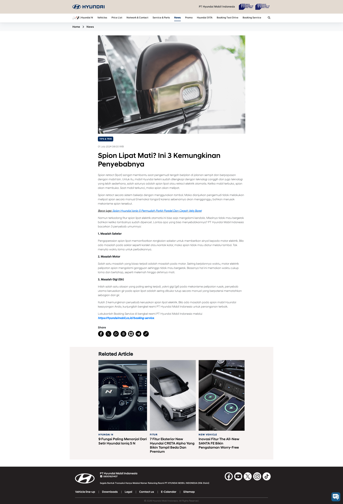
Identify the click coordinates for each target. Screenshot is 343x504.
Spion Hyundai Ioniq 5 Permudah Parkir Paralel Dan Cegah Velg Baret (157, 211)
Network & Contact (137, 17)
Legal (128, 492)
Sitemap (189, 492)
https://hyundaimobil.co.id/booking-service (126, 318)
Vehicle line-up (85, 492)
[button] (269, 18)
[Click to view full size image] (171, 84)
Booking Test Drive (227, 17)
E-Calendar (168, 492)
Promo (189, 17)
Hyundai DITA (204, 17)
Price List (116, 17)
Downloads (110, 492)
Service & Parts (161, 17)
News (177, 17)
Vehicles (102, 17)
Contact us (146, 492)
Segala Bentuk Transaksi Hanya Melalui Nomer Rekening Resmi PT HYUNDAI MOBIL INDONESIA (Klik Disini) (154, 483)
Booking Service (252, 17)
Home (76, 27)
